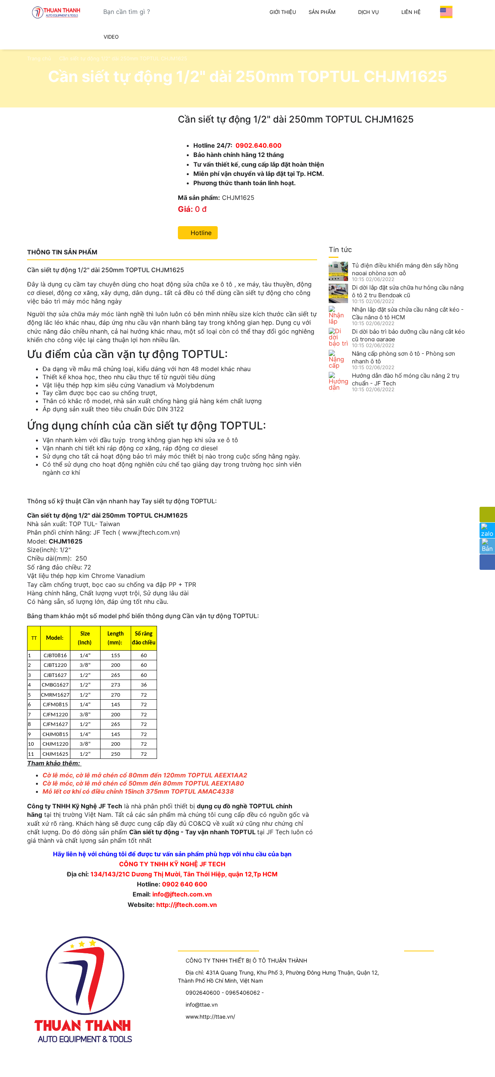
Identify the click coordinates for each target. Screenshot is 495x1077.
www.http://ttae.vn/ (210, 1016)
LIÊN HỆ (411, 12)
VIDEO (111, 37)
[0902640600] (487, 514)
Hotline (200, 233)
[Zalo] (487, 530)
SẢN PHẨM (322, 12)
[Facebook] (487, 562)
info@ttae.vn (202, 1004)
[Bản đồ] (487, 546)
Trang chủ (39, 58)
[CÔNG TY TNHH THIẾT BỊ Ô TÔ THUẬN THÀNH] (57, 12)
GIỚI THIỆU (283, 12)
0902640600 (203, 992)
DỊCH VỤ (368, 12)
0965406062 (242, 992)
